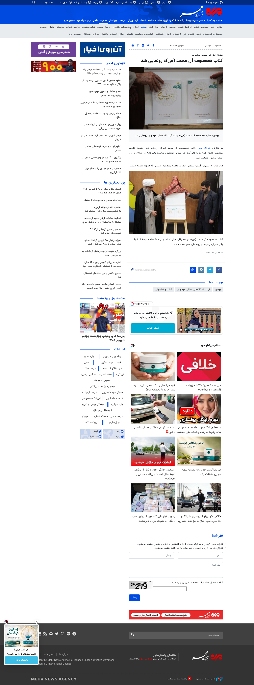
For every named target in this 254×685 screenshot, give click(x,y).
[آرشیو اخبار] (39, 634)
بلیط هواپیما (117, 404)
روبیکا (96, 2)
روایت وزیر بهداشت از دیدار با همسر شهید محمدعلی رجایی (103, 126)
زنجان (51, 27)
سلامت (158, 20)
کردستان (177, 34)
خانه (220, 20)
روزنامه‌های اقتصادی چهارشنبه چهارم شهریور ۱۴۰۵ (106, 338)
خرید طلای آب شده (112, 368)
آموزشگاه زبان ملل (102, 410)
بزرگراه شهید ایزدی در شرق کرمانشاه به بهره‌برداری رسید (101, 253)
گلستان (129, 34)
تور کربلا (120, 374)
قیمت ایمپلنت (89, 392)
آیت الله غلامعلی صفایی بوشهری (193, 290)
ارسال (134, 598)
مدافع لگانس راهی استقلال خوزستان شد (102, 275)
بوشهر (143, 27)
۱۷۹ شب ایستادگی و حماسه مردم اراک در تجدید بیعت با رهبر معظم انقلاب (101, 71)
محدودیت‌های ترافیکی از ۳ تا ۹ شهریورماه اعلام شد (105, 231)
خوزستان (60, 27)
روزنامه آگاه (91, 422)
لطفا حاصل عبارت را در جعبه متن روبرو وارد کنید (197, 583)
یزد (70, 34)
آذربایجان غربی (185, 27)
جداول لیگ (63, 2)
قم (185, 34)
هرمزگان (86, 34)
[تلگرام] (74, 634)
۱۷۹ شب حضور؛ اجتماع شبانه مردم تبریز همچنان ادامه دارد (100, 104)
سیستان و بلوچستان (212, 34)
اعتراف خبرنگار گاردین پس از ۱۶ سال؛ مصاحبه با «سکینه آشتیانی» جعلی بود (102, 264)
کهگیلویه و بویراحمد (144, 34)
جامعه (151, 20)
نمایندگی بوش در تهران (93, 404)
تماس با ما (49, 654)
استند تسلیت (106, 374)
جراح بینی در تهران (112, 356)
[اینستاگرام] (62, 634)
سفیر (86, 362)
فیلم (89, 20)
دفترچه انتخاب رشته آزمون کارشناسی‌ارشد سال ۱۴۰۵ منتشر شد (103, 209)
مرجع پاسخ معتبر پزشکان (102, 386)
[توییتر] (56, 634)
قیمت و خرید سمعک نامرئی (108, 416)
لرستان (113, 34)
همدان (77, 34)
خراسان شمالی (73, 27)
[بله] (68, 634)
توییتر (107, 2)
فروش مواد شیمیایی (112, 392)
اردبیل (164, 27)
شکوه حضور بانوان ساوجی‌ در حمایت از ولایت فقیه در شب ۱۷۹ (101, 82)
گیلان (121, 34)
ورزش (130, 20)
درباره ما (63, 654)
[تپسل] (132, 304)
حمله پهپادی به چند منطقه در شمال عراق (103, 115)
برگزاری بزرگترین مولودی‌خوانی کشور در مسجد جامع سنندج (101, 159)
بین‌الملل (113, 20)
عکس (95, 20)
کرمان (168, 34)
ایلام (151, 27)
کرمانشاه (160, 34)
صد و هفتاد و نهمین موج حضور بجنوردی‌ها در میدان (105, 93)
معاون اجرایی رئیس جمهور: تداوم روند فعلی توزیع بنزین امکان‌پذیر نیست (101, 286)
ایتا (86, 2)
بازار (136, 20)
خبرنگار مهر (204, 148)
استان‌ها (103, 20)
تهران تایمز (114, 422)
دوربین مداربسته (102, 380)
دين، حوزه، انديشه (189, 20)
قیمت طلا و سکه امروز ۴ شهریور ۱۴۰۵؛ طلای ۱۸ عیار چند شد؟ (101, 191)
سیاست (122, 20)
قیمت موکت (89, 368)
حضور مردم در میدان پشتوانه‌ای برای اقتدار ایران (103, 170)
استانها (218, 45)
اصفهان (172, 27)
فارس (198, 34)
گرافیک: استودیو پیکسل (177, 679)
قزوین (191, 34)
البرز (157, 27)
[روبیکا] (51, 634)
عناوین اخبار (216, 27)
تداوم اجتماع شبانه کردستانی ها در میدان (103, 148)
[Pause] (180, 329)
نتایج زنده (78, 2)
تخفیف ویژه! (21, 660)
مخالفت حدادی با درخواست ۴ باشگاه (102, 200)
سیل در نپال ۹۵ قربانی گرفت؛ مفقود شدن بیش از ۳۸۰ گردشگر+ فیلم (102, 242)
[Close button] (37, 622)
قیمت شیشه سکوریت (110, 362)
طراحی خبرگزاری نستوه (206, 679)
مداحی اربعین (88, 374)
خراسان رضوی (88, 27)
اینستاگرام (120, 2)
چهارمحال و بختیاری (122, 27)
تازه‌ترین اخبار (115, 63)
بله (131, 2)
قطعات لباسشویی (114, 398)
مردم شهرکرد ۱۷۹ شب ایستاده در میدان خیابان (101, 137)
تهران (136, 27)
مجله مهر (81, 20)
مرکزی (96, 34)
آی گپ (141, 2)
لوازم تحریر (89, 356)
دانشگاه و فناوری (171, 20)
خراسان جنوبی (104, 27)
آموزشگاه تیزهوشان (91, 398)
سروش (153, 2)
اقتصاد (143, 20)
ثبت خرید (153, 328)
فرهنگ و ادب (210, 20)
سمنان (43, 27)
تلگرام (165, 2)
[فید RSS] (45, 634)
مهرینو (85, 416)
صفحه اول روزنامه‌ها (111, 298)
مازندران (104, 34)
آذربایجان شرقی (201, 27)
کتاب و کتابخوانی (163, 290)
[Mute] (186, 329)
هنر (201, 20)
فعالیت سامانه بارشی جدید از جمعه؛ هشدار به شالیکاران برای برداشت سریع (101, 220)
